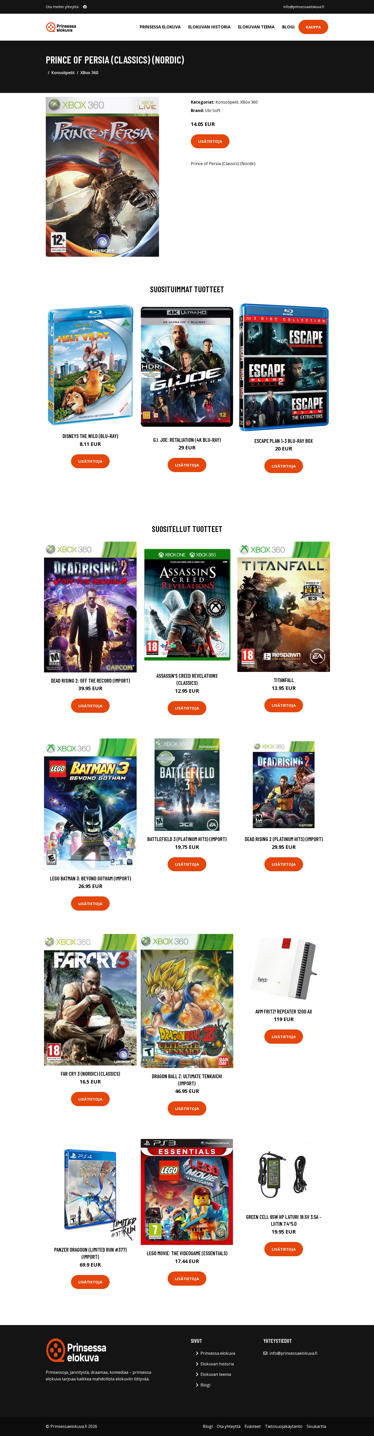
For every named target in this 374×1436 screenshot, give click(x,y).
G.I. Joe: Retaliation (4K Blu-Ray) (187, 440)
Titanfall (284, 680)
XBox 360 (89, 72)
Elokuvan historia (209, 27)
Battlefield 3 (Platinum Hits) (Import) (187, 839)
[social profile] (85, 7)
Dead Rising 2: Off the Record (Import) (90, 680)
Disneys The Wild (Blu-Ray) (90, 436)
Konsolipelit (63, 72)
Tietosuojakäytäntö (284, 1426)
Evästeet (252, 1426)
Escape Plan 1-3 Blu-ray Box (283, 441)
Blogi (288, 27)
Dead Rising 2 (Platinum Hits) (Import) (284, 839)
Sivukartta (316, 1426)
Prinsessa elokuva (160, 27)
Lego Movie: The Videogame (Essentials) (187, 1253)
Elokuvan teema (256, 27)
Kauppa (313, 26)
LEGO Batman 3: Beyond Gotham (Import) (90, 878)
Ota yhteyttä (228, 1426)
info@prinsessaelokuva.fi (303, 6)
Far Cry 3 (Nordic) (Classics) (90, 1073)
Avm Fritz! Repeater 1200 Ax (283, 1011)
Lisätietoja (210, 141)
